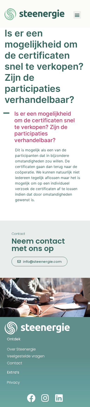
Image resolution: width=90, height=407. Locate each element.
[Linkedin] (59, 398)
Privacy (13, 382)
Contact (14, 363)
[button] (77, 15)
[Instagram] (45, 398)
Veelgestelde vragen (26, 356)
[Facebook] (31, 398)
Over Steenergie (21, 349)
